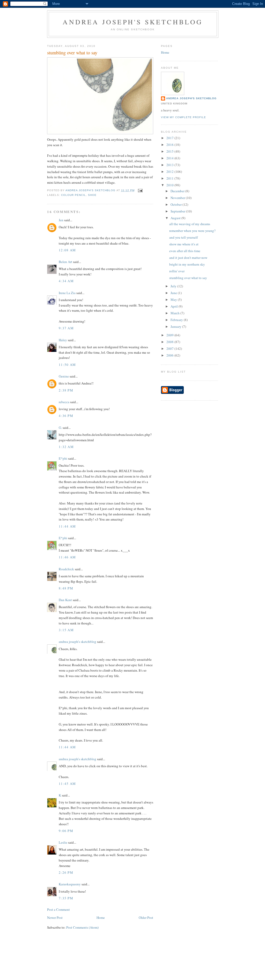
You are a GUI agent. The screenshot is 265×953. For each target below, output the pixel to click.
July (174, 286)
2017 (170, 138)
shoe (92, 195)
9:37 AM (66, 328)
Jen (61, 220)
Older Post (146, 917)
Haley (63, 340)
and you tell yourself (183, 237)
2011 (170, 178)
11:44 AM (67, 526)
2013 (170, 164)
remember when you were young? (192, 230)
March (175, 313)
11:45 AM (67, 783)
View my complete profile (183, 117)
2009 (170, 335)
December (178, 191)
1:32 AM (66, 446)
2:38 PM (66, 390)
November (178, 197)
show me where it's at (183, 244)
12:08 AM (67, 250)
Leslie (63, 842)
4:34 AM (66, 281)
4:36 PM (66, 415)
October (176, 204)
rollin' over (177, 271)
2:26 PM (66, 872)
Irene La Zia (67, 292)
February (177, 319)
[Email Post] (140, 190)
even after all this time (184, 250)
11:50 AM (67, 364)
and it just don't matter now (188, 257)
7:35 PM (66, 898)
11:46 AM (67, 557)
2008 (170, 341)
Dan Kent (65, 600)
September (178, 211)
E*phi (63, 458)
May (174, 299)
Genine (64, 376)
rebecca (64, 402)
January (176, 326)
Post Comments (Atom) (82, 927)
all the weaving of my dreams (189, 224)
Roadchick (66, 569)
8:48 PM (66, 588)
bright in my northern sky (187, 264)
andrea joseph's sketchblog (133, 21)
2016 (170, 144)
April (175, 306)
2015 (170, 151)
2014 (170, 158)
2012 (170, 171)
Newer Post (55, 917)
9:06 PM (66, 830)
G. (60, 427)
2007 (170, 348)
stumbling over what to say (188, 277)
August (176, 218)
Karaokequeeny (70, 884)
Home (101, 917)
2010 (170, 185)
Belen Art (65, 261)
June (174, 292)
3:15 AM (66, 630)
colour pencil (73, 195)
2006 (170, 355)
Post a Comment (58, 909)
